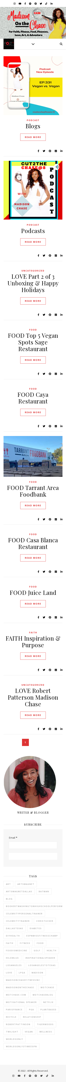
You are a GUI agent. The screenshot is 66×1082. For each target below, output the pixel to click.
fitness (25, 943)
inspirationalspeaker (40, 958)
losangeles (14, 965)
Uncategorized (33, 270)
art (8, 884)
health (51, 950)
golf (37, 950)
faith (9, 943)
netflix (48, 1002)
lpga (22, 972)
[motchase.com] (33, 23)
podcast (33, 120)
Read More (33, 137)
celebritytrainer (18, 921)
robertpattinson (18, 1024)
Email (13, 837)
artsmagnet (25, 884)
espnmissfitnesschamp (42, 935)
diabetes (36, 928)
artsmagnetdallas (19, 891)
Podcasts (33, 230)
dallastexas (14, 928)
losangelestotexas (42, 965)
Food (33, 329)
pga (31, 1009)
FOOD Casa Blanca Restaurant (33, 543)
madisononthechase (20, 987)
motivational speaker (21, 1002)
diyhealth (13, 935)
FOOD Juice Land (33, 592)
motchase (47, 987)
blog (9, 898)
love (9, 972)
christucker (44, 921)
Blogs (33, 126)
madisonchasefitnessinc (23, 980)
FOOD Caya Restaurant (33, 397)
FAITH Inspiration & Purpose (33, 641)
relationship (32, 1017)
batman (44, 891)
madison (37, 972)
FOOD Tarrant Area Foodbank (33, 491)
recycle (11, 1017)
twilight (12, 1031)
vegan (29, 1031)
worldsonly (14, 1039)
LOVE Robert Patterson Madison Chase (33, 697)
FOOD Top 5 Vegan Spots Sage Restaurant (33, 342)
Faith (33, 632)
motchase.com (16, 994)
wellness (45, 1031)
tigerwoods (45, 1024)
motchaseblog (43, 994)
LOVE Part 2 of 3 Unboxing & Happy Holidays (33, 282)
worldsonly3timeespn (21, 1046)
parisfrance (14, 1009)
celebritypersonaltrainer (24, 913)
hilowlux (12, 958)
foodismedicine (16, 950)
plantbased (48, 1009)
